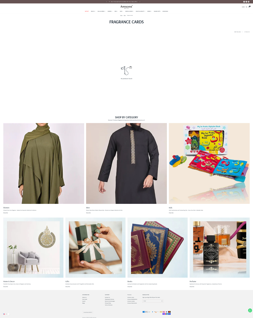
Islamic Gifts (157, 11)
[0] (249, 7)
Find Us (129, 294)
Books (149, 11)
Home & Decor (129, 11)
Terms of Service (108, 305)
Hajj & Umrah (101, 11)
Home (121, 15)
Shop (125, 15)
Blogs (83, 303)
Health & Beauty (140, 11)
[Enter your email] (161, 301)
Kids (121, 11)
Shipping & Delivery (109, 299)
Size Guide (84, 299)
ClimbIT (102, 317)
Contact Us (107, 297)
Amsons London (131, 301)
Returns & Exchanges (110, 301)
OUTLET (87, 11)
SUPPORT (107, 294)
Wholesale (165, 11)
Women (109, 11)
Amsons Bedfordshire (132, 299)
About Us (84, 297)
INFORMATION (85, 294)
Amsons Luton (130, 297)
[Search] (246, 7)
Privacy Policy (108, 303)
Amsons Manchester (132, 303)
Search (83, 301)
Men (116, 11)
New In (92, 11)
